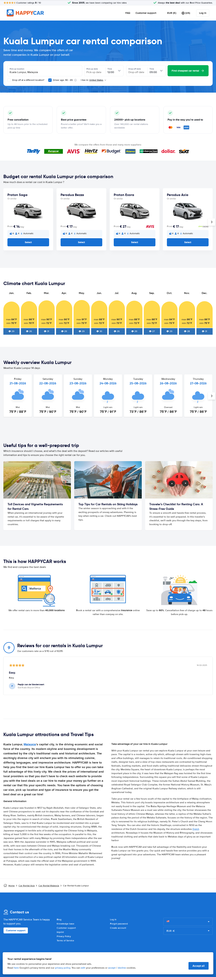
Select (28, 242)
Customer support (146, 13)
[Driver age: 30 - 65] (50, 80)
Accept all (199, 966)
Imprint (60, 932)
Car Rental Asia (27, 885)
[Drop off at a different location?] (9, 80)
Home (11, 885)
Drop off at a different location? (28, 80)
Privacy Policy (64, 936)
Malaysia (30, 744)
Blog (59, 919)
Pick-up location (17, 68)
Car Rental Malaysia (48, 885)
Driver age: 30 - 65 (63, 80)
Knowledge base (65, 923)
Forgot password (119, 923)
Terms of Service (65, 940)
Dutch (196, 829)
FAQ (127, 13)
